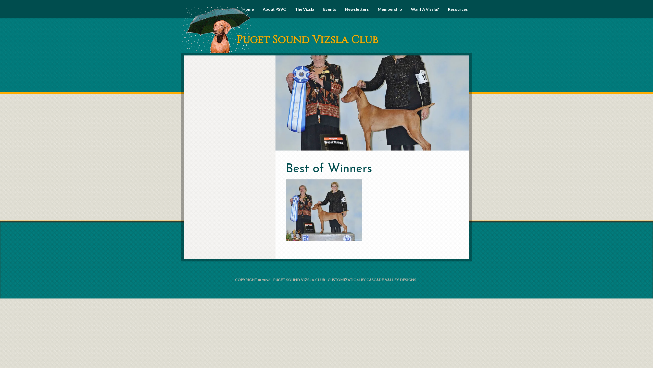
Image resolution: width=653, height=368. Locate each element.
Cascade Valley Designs (391, 280)
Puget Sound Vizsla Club (308, 39)
